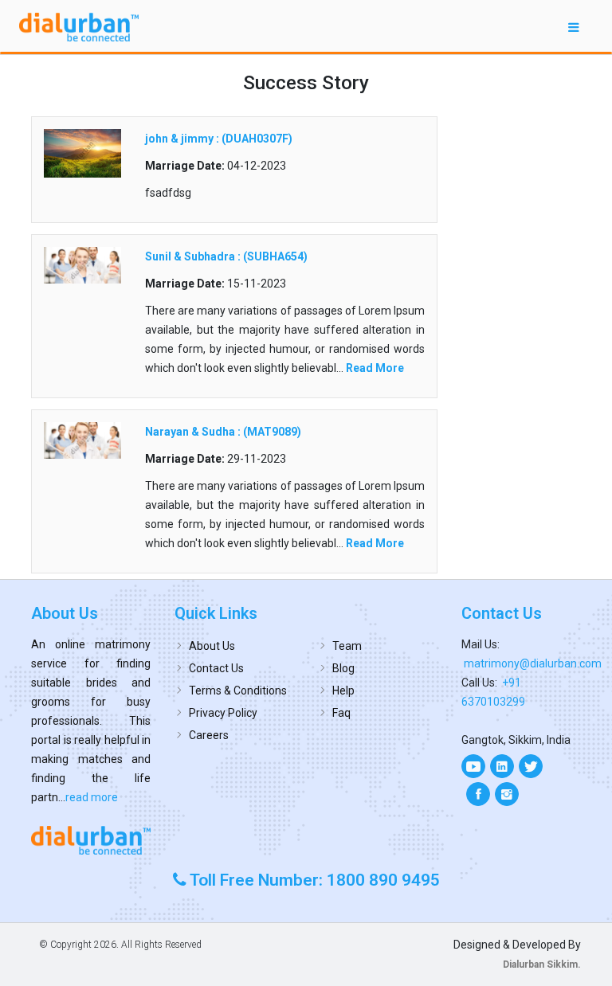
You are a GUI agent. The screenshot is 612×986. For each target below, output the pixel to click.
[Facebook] (478, 794)
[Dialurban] (79, 27)
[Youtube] (473, 766)
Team (347, 646)
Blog (343, 668)
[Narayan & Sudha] (82, 439)
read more (91, 797)
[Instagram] (507, 794)
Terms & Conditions (238, 690)
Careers (209, 735)
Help (343, 690)
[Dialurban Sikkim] (91, 840)
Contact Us (216, 668)
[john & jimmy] (82, 152)
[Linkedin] (502, 766)
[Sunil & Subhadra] (82, 264)
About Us (212, 646)
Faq (341, 712)
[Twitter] (531, 766)
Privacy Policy (223, 712)
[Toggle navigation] (574, 27)
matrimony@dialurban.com (533, 663)
